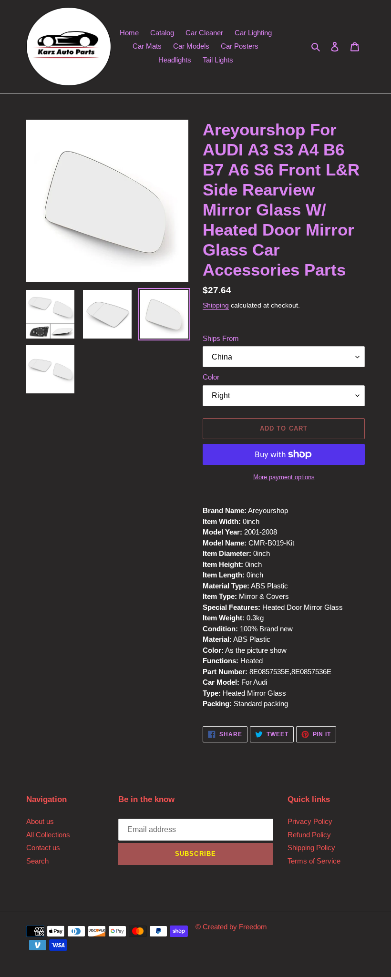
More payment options (284, 477)
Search (37, 861)
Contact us (43, 847)
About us (40, 821)
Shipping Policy (311, 847)
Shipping (216, 305)
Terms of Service (314, 861)
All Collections (48, 835)
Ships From (221, 338)
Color (211, 377)
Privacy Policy (310, 821)
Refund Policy (309, 835)
